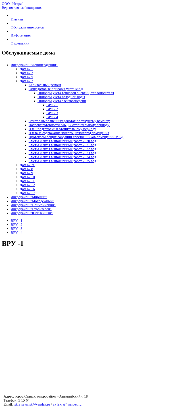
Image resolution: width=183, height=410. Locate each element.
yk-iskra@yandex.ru (67, 404)
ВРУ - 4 (52, 117)
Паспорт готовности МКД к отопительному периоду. (69, 125)
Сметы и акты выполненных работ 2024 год (62, 157)
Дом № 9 (26, 173)
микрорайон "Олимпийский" (33, 205)
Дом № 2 (26, 73)
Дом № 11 (27, 181)
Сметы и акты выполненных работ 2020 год (62, 141)
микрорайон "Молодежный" (32, 201)
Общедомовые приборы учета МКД (56, 89)
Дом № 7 (26, 81)
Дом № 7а (27, 165)
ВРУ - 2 (52, 109)
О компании (20, 43)
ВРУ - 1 (52, 105)
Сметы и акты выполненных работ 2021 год (62, 145)
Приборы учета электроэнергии (61, 101)
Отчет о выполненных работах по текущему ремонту (69, 121)
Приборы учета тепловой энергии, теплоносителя (75, 93)
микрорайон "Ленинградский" (34, 65)
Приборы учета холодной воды (61, 97)
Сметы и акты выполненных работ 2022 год (62, 149)
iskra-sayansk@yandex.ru (32, 404)
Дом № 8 (26, 169)
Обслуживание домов (27, 27)
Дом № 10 (27, 177)
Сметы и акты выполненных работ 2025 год (62, 161)
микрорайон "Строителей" (31, 209)
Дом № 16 (27, 189)
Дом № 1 (26, 69)
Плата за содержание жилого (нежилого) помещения (69, 133)
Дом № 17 (27, 193)
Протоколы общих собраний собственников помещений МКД (76, 137)
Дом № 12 (27, 185)
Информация (21, 35)
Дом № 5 (26, 77)
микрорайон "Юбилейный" (32, 213)
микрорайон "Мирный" (29, 197)
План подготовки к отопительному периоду (62, 129)
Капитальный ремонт (45, 85)
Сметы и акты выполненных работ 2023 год (62, 153)
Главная (17, 19)
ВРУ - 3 (52, 113)
